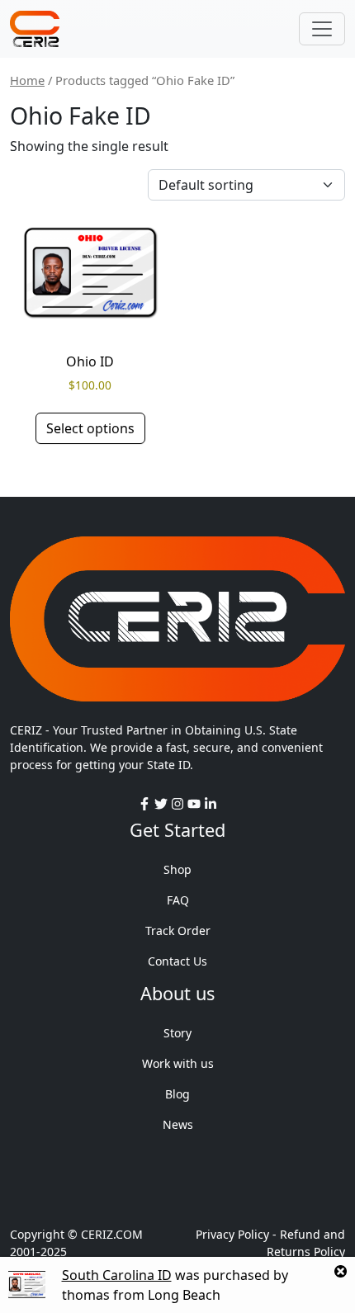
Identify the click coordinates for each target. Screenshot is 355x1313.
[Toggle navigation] (322, 28)
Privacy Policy (232, 1234)
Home (27, 80)
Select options (90, 428)
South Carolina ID (117, 1275)
